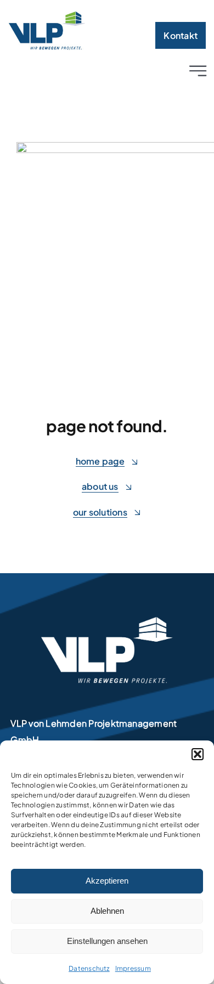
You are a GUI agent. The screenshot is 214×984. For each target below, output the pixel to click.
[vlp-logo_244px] (46, 15)
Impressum (133, 968)
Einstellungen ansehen (107, 941)
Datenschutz (89, 968)
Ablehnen (107, 910)
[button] (197, 754)
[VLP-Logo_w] (107, 621)
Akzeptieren (107, 880)
